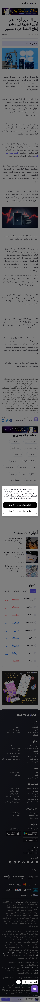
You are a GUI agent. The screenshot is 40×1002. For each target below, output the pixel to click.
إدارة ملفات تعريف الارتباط (20, 511)
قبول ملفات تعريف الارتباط (20, 505)
